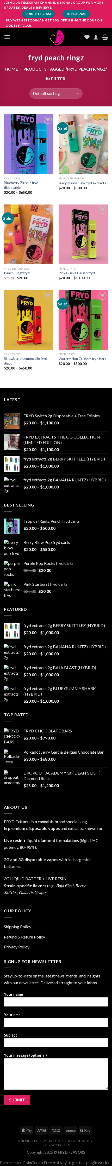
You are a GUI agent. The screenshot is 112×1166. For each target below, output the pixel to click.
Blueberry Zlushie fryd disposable (21, 185)
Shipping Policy (17, 926)
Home (11, 68)
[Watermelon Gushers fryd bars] (83, 320)
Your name (13, 994)
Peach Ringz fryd (17, 273)
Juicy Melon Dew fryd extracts (82, 183)
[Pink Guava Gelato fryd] (83, 234)
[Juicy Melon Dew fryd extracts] (83, 144)
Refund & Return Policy (24, 936)
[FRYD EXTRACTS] (56, 37)
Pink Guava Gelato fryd (77, 273)
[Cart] (105, 37)
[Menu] (7, 37)
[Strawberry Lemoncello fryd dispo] (28, 320)
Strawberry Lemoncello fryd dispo (25, 360)
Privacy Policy (16, 946)
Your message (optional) (25, 1055)
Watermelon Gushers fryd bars (82, 359)
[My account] (95, 37)
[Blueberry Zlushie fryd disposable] (28, 144)
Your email (13, 1015)
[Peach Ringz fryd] (28, 234)
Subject (10, 1035)
